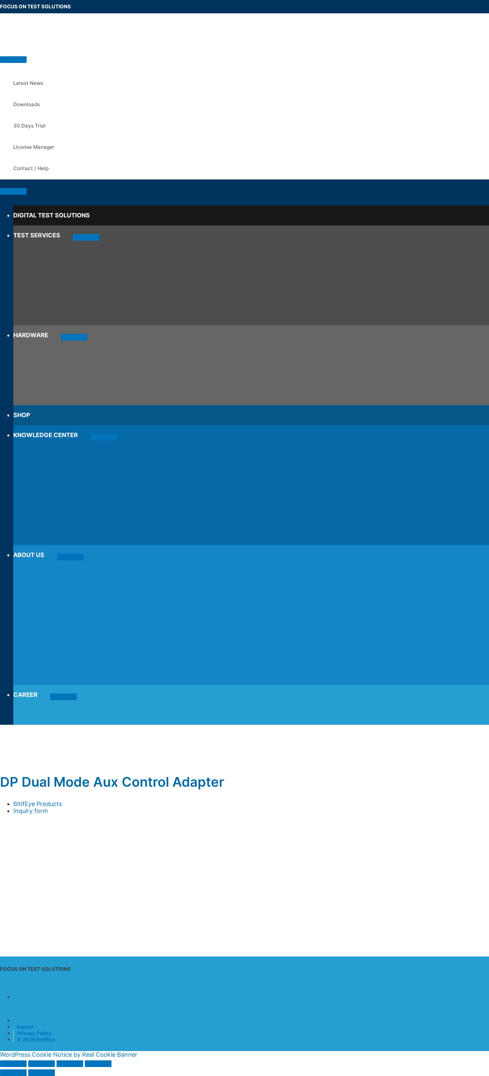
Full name (15, 824)
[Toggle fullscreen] (41, 1063)
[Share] (70, 1063)
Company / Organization (37, 833)
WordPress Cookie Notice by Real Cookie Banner (68, 1054)
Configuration (19, 870)
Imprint (25, 1027)
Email (10, 851)
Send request (32, 930)
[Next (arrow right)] (41, 1072)
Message (12, 887)
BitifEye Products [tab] (37, 803)
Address (14, 842)
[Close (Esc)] (98, 1063)
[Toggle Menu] (86, 237)
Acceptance (19, 894)
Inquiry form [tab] (30, 810)
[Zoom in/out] (13, 1063)
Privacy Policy (34, 1033)
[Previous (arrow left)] (13, 1072)
